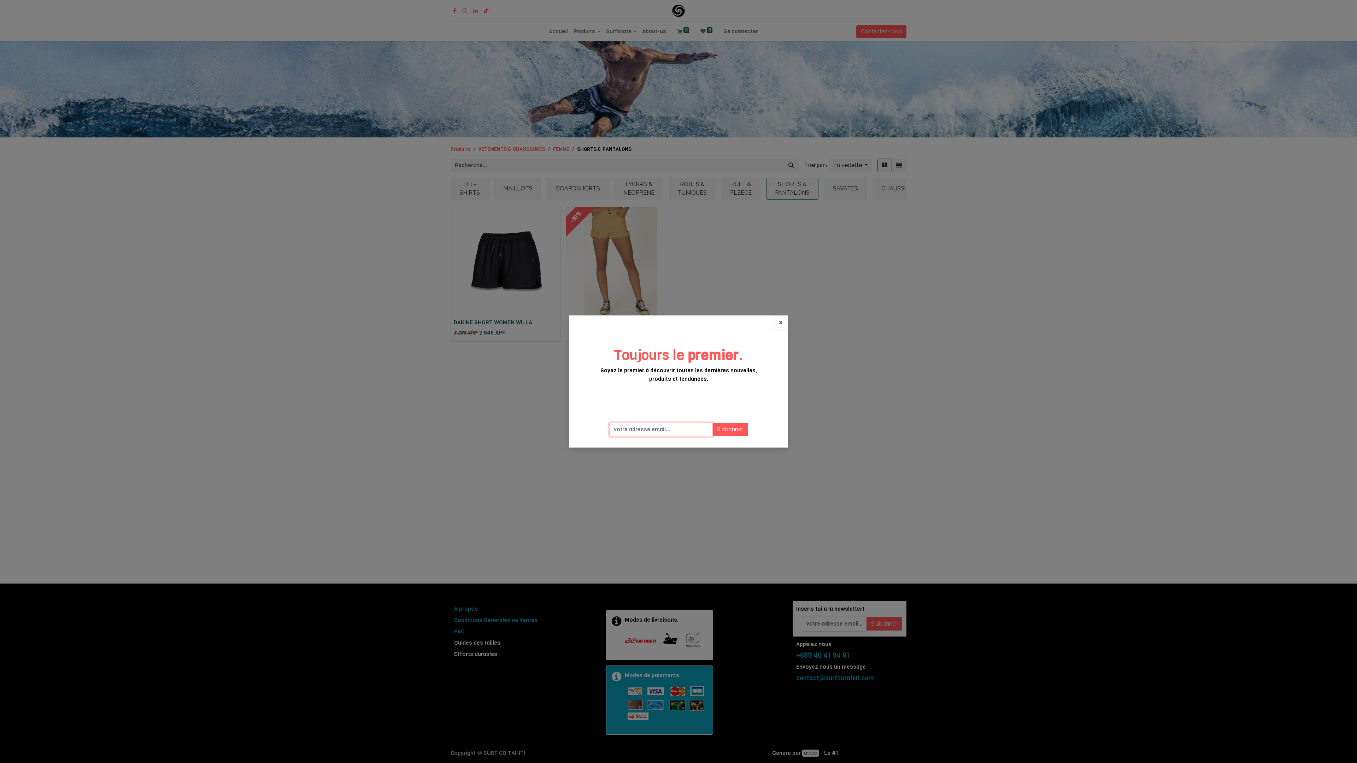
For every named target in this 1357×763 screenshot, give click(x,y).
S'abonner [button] (730, 429)
